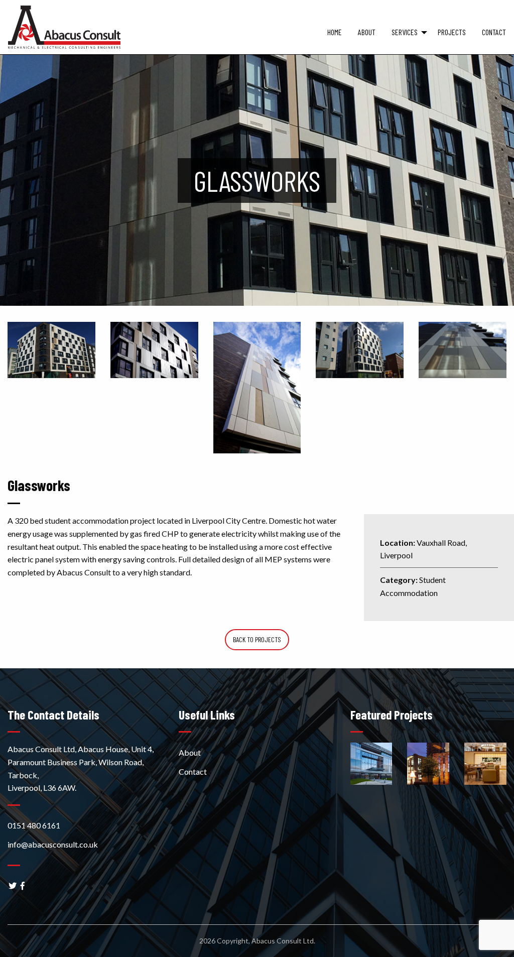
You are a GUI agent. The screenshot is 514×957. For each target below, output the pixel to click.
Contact (494, 32)
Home (334, 32)
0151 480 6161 (34, 825)
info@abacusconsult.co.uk (53, 844)
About (366, 32)
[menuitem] (334, 38)
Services (405, 32)
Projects (452, 32)
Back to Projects (257, 639)
